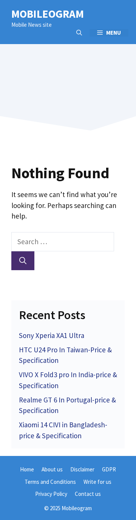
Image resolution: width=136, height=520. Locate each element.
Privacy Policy (51, 493)
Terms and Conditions (50, 481)
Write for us (97, 481)
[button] (79, 33)
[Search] (22, 261)
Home (27, 469)
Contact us (88, 493)
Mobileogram (47, 14)
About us (52, 469)
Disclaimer (82, 469)
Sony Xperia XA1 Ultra (51, 335)
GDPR (109, 469)
